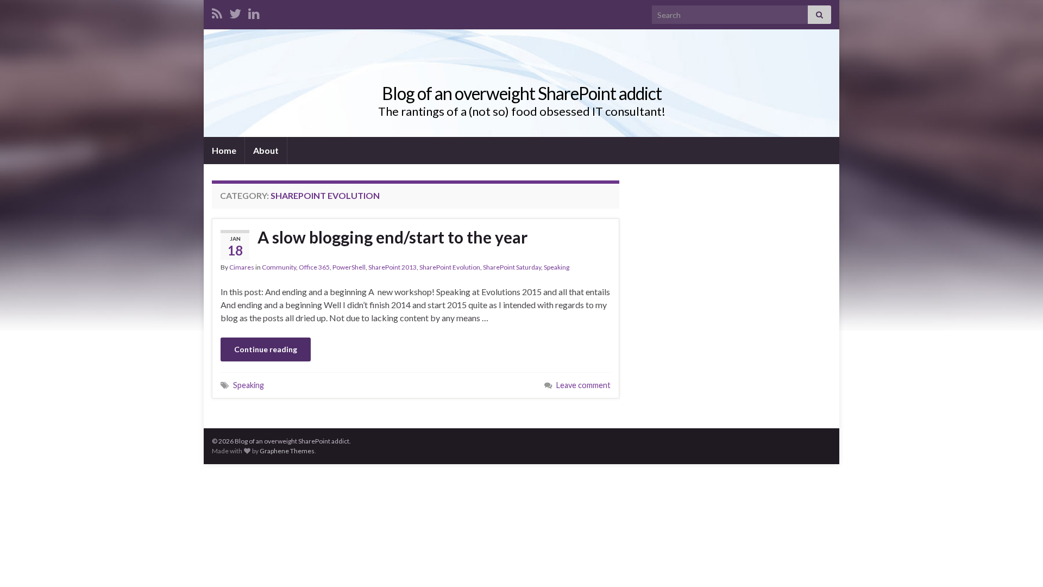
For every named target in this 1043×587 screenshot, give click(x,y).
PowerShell (349, 267)
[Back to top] (1018, 562)
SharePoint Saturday (512, 267)
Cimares (241, 267)
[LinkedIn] (254, 12)
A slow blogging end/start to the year (392, 237)
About (266, 150)
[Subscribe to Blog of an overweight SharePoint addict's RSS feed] (217, 12)
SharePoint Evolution (449, 267)
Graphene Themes (287, 451)
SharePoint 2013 (392, 267)
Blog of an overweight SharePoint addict (522, 93)
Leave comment (583, 385)
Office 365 (314, 267)
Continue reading (265, 349)
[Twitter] (235, 12)
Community (279, 267)
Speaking (556, 267)
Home (224, 150)
